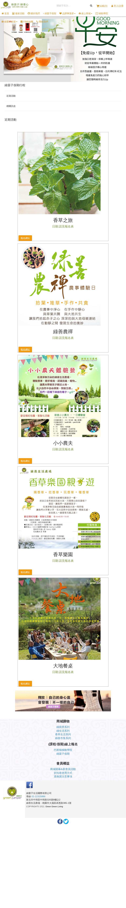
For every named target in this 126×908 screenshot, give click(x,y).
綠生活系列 (63, 730)
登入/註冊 (118, 6)
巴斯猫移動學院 (63, 750)
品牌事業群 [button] (68, 13)
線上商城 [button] (86, 13)
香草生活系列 (63, 734)
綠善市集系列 (63, 738)
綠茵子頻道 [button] (10, 21)
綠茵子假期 (63, 753)
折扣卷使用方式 (63, 772)
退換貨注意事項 (63, 776)
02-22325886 (38, 796)
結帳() (103, 6)
